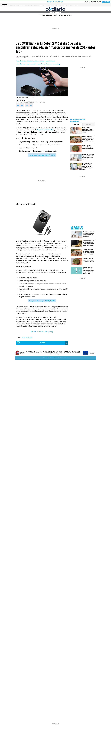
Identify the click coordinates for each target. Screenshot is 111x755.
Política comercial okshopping (42, 332)
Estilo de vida (62, 15)
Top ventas (42, 15)
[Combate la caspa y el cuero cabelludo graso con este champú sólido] (76, 148)
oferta (23, 338)
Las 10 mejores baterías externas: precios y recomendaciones (36, 61)
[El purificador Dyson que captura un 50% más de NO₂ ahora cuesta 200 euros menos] (76, 157)
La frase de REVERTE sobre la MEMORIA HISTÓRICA (42, 5)
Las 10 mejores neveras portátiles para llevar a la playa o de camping (38, 64)
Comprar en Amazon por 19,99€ (42, 155)
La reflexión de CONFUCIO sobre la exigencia (63, 5)
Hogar (55, 15)
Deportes (69, 15)
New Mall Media (20, 100)
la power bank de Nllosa (45, 130)
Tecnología (49, 15)
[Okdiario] (55, 9)
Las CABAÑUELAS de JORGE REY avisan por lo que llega (21, 5)
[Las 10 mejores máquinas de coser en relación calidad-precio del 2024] (76, 130)
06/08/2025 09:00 (21, 102)
